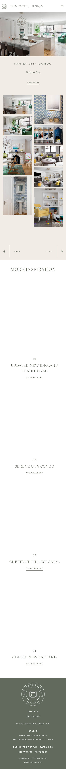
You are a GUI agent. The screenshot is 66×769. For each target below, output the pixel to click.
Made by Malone (33, 762)
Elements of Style (25, 747)
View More (33, 82)
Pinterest (41, 752)
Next (49, 251)
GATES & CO (46, 747)
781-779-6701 (33, 716)
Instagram (25, 752)
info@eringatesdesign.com (33, 723)
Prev (17, 251)
